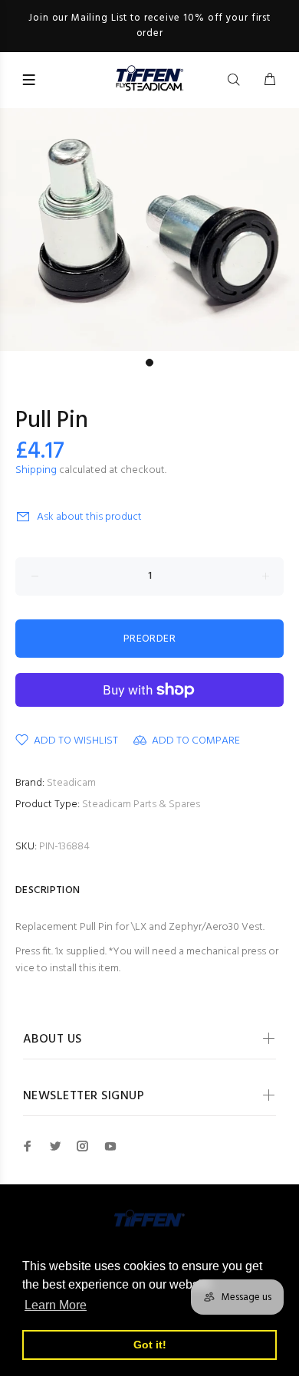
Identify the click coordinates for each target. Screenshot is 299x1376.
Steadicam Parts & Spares (141, 804)
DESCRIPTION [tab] (47, 890)
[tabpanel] (149, 229)
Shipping (36, 470)
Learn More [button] (56, 1305)
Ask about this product (89, 517)
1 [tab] (149, 362)
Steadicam (71, 783)
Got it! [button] (149, 1344)
